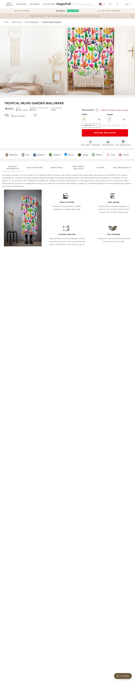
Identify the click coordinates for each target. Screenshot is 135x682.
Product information (13, 168)
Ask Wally (125, 676)
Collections (49, 4)
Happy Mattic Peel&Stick (78, 168)
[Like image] (35, 115)
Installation (56, 168)
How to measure (35, 168)
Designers (35, 4)
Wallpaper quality (122, 168)
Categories (21, 4)
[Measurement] (97, 110)
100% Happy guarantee (110, 11)
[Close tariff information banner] (132, 16)
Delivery (101, 168)
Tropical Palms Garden (51, 22)
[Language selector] (102, 4)
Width (84, 114)
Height (110, 114)
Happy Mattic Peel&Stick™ (113, 125)
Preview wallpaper (105, 133)
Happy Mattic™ (90, 125)
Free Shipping (24, 11)
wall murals (9, 4)
